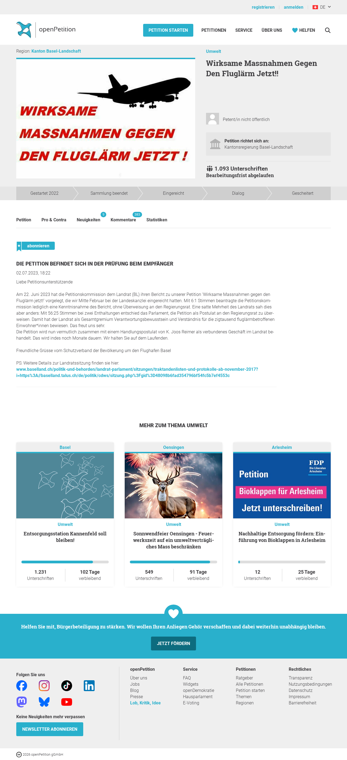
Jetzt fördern (173, 643)
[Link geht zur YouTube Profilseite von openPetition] (66, 701)
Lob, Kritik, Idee (145, 702)
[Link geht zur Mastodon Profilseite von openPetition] (21, 701)
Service (243, 30)
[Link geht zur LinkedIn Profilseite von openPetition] (89, 685)
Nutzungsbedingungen (310, 684)
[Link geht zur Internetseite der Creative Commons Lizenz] (19, 754)
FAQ (187, 678)
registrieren (263, 7)
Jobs (135, 684)
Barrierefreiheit (302, 702)
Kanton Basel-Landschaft (56, 51)
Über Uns (272, 30)
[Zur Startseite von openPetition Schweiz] (46, 30)
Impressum (299, 696)
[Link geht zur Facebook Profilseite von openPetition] (21, 685)
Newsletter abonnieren (49, 729)
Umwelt (213, 51)
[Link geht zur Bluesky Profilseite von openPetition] (44, 701)
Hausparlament (198, 696)
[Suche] (327, 30)
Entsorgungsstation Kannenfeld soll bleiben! (65, 536)
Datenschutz (301, 690)
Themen (244, 696)
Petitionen (214, 30)
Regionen (245, 702)
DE (321, 7)
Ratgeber (244, 678)
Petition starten (168, 30)
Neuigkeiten (88, 217)
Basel (65, 447)
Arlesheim (282, 447)
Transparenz (301, 678)
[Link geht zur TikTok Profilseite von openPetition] (66, 685)
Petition (23, 219)
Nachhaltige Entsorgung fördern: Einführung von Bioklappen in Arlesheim (282, 536)
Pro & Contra (53, 219)
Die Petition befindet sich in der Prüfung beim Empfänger (94, 264)
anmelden (293, 7)
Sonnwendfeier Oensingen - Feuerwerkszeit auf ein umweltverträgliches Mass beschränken (173, 540)
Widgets (190, 684)
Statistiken (156, 219)
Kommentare (123, 217)
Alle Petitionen (249, 684)
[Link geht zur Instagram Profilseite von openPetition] (44, 685)
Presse (136, 696)
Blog (134, 690)
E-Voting (191, 702)
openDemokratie (198, 690)
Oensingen (173, 447)
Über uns (138, 678)
